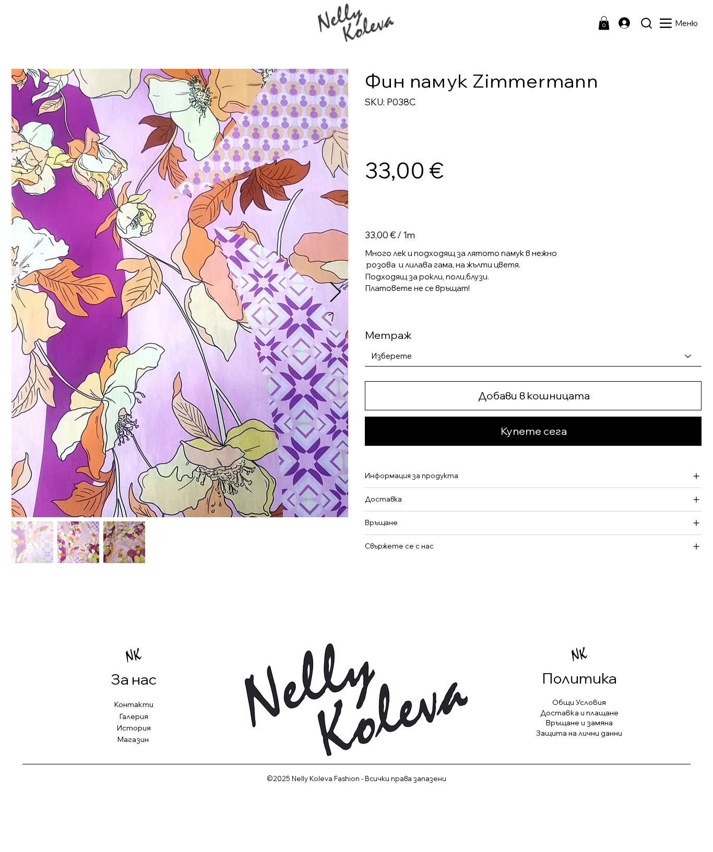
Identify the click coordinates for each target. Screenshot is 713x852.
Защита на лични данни (579, 733)
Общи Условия (579, 702)
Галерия (134, 716)
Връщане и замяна (579, 722)
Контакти (133, 704)
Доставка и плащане (579, 712)
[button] (604, 23)
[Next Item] (335, 293)
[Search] (646, 23)
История (134, 728)
